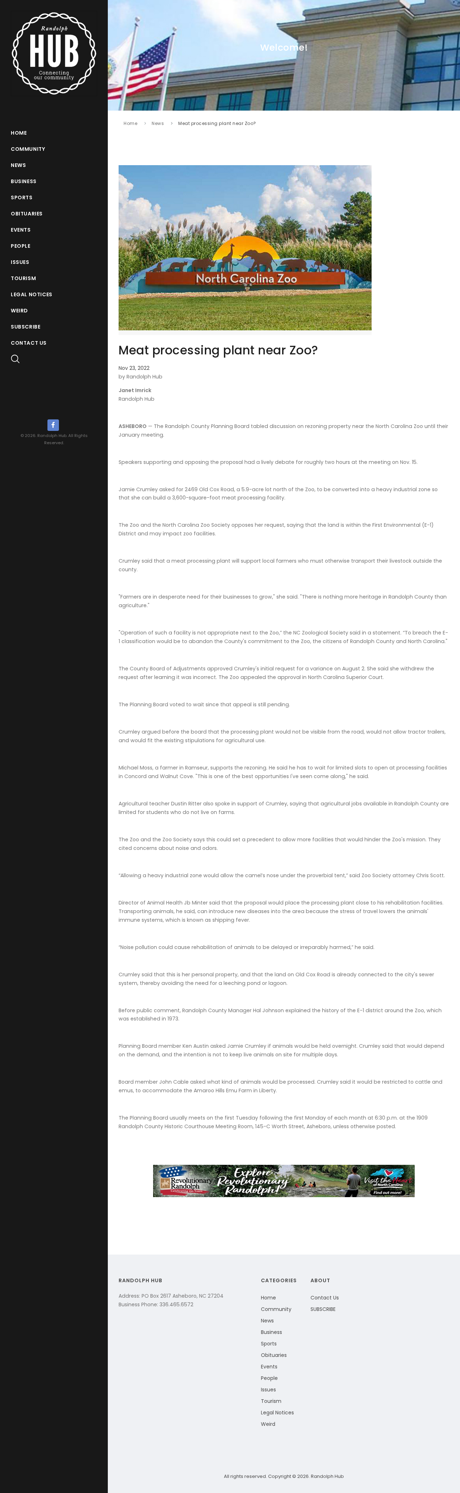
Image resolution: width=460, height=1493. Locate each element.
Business (24, 181)
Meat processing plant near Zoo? (217, 123)
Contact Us (29, 342)
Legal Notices (31, 294)
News (18, 165)
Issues (20, 262)
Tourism (23, 278)
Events (21, 229)
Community (28, 149)
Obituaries (27, 213)
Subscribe (25, 326)
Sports (22, 197)
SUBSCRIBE (323, 1309)
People (21, 246)
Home (19, 132)
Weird (19, 310)
